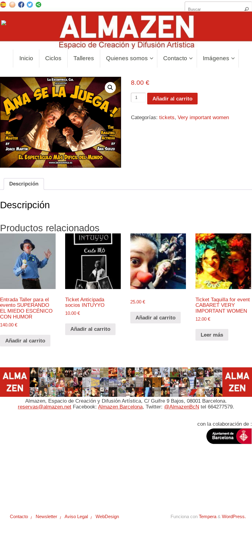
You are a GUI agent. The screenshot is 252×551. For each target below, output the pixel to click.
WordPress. (234, 516)
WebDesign (105, 482)
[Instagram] (4, 24)
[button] (110, 87)
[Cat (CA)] (12, 4)
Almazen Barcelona (120, 407)
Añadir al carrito (172, 99)
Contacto (16, 482)
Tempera (207, 516)
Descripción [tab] (23, 184)
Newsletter (43, 482)
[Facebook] (21, 5)
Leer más (212, 335)
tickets (167, 117)
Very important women (203, 117)
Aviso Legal (74, 482)
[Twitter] (30, 5)
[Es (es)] (3, 4)
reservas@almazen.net (44, 407)
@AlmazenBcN (181, 407)
